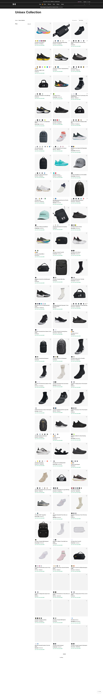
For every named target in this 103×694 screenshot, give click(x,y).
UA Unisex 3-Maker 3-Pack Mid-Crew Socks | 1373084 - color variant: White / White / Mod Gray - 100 (53, 539)
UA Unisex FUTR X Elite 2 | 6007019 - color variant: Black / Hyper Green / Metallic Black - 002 (73, 250)
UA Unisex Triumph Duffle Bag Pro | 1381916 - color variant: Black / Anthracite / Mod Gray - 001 (53, 618)
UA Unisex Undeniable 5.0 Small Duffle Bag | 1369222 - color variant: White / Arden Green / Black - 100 (83, 303)
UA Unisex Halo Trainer (57, 121)
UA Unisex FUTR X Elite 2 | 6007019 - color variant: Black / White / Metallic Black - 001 (72, 250)
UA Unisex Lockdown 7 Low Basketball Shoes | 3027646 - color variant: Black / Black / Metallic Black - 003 (42, 120)
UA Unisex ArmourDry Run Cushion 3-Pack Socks (43, 332)
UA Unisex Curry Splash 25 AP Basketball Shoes (79, 149)
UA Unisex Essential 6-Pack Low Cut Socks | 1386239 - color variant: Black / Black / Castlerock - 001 (37, 488)
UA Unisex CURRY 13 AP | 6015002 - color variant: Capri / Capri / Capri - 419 (47, 67)
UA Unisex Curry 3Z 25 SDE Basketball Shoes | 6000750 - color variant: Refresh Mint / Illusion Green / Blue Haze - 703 (45, 303)
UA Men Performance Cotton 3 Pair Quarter (43, 409)
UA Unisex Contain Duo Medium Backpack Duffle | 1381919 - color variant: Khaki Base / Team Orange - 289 (73, 566)
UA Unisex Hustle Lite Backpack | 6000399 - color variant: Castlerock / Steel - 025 (76, 198)
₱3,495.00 (55, 621)
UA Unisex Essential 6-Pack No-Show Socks (78, 43)
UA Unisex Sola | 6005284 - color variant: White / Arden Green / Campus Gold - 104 (43, 198)
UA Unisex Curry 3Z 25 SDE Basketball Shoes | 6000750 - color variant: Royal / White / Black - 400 (39, 303)
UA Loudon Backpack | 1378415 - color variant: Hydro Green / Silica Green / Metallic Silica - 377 (42, 146)
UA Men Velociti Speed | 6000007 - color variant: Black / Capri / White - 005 (77, 461)
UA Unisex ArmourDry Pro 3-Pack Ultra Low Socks (61, 594)
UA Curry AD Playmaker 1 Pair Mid (77, 279)
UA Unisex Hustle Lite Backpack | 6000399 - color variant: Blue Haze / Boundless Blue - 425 (81, 198)
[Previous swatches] (54, 41)
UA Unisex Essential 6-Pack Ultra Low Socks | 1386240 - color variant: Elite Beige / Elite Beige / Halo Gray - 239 (53, 513)
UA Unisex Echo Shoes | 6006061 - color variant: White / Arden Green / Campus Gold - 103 (44, 461)
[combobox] (80, 4)
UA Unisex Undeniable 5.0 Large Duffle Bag (61, 489)
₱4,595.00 (55, 359)
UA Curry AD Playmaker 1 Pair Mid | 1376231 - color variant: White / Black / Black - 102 (73, 277)
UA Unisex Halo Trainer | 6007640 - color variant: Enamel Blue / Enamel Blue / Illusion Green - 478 (59, 120)
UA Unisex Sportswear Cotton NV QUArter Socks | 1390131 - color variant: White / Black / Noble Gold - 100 (53, 566)
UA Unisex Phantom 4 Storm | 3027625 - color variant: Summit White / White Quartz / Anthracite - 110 (73, 225)
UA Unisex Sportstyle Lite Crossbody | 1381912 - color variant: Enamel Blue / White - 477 (58, 225)
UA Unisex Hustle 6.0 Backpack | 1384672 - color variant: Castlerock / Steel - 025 (44, 434)
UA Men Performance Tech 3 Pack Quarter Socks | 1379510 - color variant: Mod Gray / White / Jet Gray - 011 (73, 408)
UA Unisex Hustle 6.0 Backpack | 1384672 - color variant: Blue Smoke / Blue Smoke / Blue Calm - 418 (40, 434)
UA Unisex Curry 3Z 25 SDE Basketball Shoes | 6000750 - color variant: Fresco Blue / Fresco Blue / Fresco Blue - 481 (41, 303)
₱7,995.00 (37, 71)
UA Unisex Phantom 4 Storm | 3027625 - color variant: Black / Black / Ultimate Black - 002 (72, 225)
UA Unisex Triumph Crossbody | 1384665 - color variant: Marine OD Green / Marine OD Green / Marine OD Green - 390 (35, 618)
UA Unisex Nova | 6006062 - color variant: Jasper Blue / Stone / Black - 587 (81, 67)
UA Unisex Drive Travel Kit (76, 541)
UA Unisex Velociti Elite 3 (39, 253)
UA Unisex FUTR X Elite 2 (76, 252)
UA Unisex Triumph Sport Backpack (41, 358)
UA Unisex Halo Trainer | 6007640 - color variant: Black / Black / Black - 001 (53, 120)
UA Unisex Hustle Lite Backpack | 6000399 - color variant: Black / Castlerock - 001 (73, 198)
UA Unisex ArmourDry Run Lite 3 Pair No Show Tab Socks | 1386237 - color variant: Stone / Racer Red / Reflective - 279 (53, 198)
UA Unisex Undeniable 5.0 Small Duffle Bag (79, 305)
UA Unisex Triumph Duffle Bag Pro (59, 619)
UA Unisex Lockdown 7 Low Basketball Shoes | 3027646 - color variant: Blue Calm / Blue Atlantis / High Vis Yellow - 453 (44, 120)
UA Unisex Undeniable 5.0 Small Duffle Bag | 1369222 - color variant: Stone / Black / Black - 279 (86, 303)
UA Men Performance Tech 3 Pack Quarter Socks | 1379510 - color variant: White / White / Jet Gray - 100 (75, 408)
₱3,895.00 (37, 281)
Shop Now (61, 7)
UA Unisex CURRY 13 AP (39, 70)
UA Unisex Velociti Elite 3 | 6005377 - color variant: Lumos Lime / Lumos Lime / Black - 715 (37, 250)
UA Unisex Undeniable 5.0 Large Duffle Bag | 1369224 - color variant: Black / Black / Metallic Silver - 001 (57, 488)
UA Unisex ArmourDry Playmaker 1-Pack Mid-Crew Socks (60, 306)
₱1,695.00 (55, 228)
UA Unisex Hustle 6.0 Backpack (41, 435)
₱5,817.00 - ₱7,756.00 (39, 43)
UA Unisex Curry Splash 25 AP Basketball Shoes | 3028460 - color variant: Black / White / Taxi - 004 (73, 146)
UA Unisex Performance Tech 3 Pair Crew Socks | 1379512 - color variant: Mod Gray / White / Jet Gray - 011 (73, 513)
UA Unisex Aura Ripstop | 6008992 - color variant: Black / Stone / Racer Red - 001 (72, 488)
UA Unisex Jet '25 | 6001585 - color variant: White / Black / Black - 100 (57, 434)
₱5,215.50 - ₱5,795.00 (75, 569)
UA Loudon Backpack (39, 148)
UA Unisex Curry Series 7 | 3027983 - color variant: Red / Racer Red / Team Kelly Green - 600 (45, 40)
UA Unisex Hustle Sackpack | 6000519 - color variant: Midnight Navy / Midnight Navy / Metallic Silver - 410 (55, 643)
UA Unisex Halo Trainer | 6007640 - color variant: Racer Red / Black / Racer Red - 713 (57, 120)
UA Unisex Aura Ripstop (75, 489)
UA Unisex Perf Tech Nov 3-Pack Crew (42, 671)
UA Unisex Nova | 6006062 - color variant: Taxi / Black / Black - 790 (83, 67)
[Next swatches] (69, 41)
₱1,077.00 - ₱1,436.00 (75, 359)
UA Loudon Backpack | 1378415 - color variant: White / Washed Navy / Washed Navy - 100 (44, 146)
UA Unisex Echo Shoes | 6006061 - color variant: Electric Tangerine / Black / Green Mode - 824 (47, 461)
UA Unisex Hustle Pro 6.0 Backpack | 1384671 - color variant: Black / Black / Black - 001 (53, 356)
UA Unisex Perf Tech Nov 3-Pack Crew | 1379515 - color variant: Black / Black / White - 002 (37, 670)
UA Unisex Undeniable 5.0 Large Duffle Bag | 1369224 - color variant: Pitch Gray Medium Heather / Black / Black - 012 (53, 488)
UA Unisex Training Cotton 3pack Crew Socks (42, 594)
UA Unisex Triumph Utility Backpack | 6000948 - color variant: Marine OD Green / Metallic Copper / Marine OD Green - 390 (35, 539)
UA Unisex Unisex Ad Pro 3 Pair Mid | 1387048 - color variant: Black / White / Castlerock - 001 (72, 356)
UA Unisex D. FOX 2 (56, 673)
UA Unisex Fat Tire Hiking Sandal (59, 462)
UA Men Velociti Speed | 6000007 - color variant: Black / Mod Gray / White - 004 (75, 461)
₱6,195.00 (73, 334)
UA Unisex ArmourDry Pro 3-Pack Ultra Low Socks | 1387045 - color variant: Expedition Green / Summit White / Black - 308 (55, 592)
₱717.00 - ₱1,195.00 (56, 569)
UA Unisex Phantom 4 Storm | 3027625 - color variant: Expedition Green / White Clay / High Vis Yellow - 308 (75, 225)
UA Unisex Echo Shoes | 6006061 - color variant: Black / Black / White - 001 (40, 461)
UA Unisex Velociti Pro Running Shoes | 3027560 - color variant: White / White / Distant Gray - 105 (55, 329)
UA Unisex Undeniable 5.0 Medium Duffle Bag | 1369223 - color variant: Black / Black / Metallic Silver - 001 (73, 120)
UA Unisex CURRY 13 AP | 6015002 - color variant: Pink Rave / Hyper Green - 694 (44, 67)
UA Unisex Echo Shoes (39, 462)
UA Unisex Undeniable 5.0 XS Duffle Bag (42, 95)
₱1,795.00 (37, 333)
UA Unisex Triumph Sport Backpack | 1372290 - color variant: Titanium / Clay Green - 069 (37, 356)
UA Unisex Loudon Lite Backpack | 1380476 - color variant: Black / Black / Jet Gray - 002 (37, 173)
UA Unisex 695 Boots (75, 671)
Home (16, 20)
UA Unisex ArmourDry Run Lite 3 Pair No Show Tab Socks (60, 201)
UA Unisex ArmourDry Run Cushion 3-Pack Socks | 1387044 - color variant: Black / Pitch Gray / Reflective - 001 (35, 329)
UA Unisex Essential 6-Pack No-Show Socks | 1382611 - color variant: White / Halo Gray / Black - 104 (83, 40)
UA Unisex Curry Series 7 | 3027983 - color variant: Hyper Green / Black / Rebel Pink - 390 (37, 40)
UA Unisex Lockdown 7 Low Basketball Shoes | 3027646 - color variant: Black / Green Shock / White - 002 (40, 120)
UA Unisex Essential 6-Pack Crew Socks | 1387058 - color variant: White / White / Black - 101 (53, 382)
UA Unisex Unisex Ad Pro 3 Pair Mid (78, 358)
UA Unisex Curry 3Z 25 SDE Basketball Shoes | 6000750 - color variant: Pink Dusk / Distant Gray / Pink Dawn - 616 (43, 303)
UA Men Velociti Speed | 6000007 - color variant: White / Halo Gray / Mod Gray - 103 (73, 461)
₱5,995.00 (37, 359)
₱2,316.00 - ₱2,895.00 (75, 306)
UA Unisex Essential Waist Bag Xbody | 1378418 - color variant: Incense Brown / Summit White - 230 (63, 40)
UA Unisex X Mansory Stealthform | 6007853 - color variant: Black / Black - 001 (35, 225)
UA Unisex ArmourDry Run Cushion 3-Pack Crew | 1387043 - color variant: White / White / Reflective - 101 (37, 382)
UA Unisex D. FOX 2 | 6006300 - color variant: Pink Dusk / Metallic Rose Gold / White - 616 (53, 670)
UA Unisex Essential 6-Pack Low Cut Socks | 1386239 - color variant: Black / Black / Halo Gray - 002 (40, 488)
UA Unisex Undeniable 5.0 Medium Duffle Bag (79, 122)
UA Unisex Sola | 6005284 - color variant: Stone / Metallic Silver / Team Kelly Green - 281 (45, 198)
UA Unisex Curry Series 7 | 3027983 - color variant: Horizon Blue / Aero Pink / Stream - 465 (39, 40)
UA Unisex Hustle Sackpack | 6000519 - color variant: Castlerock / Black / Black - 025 (53, 643)
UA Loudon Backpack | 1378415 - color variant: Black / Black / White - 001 (37, 146)
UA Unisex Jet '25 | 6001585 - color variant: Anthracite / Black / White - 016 (53, 434)
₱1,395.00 (73, 44)
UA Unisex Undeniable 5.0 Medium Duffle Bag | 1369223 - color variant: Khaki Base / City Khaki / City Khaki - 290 (81, 120)
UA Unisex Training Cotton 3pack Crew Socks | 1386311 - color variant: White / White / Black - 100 (37, 592)
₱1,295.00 (55, 543)
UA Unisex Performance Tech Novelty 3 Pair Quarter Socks (79, 96)
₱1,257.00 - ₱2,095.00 (57, 43)
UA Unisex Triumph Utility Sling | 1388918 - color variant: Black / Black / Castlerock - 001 (53, 277)
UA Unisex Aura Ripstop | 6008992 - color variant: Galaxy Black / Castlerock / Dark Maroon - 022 (73, 488)
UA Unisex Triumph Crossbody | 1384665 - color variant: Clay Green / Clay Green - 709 (41, 618)
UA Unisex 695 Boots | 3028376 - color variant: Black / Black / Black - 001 (72, 670)
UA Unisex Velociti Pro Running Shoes (60, 331)
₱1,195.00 (73, 412)
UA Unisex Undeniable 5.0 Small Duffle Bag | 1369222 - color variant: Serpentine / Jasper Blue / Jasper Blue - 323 (78, 303)
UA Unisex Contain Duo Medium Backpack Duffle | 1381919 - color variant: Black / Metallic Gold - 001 (72, 566)
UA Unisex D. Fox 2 (56, 95)
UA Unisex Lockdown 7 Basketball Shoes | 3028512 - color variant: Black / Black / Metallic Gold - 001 (55, 67)
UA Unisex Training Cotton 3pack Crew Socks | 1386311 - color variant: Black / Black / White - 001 (35, 592)
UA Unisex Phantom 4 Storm (76, 226)
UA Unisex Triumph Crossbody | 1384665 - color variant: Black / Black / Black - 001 (37, 618)
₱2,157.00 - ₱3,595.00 (39, 437)
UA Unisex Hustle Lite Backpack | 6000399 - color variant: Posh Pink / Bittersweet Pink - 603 (83, 198)
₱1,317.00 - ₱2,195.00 (39, 149)
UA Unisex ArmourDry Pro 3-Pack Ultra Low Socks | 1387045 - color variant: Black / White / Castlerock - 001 (53, 592)
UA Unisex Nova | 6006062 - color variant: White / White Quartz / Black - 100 (76, 67)
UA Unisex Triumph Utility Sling (59, 279)
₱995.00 (54, 307)
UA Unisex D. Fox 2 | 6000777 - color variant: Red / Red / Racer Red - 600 (55, 173)
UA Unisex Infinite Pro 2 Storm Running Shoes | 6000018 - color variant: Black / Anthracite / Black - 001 (72, 434)
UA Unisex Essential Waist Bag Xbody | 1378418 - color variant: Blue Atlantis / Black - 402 (58, 40)
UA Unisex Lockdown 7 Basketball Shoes (60, 68)
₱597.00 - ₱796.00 (56, 411)
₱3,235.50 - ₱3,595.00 (75, 646)
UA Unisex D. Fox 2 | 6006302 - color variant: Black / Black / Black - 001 (72, 329)
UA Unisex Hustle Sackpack (58, 645)
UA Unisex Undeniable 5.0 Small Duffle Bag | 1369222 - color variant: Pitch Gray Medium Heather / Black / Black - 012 (81, 303)
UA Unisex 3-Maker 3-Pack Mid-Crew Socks (60, 542)
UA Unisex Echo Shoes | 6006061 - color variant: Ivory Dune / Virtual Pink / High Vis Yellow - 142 (37, 461)
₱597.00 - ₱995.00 (56, 149)
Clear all (29, 23)
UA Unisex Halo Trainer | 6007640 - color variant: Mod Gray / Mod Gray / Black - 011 (55, 120)
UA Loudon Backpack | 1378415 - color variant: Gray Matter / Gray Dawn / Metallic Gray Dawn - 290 (40, 146)
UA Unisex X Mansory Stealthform (41, 226)
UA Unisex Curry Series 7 (39, 42)
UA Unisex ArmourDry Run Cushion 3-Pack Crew (43, 384)
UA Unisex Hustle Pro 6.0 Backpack (60, 358)
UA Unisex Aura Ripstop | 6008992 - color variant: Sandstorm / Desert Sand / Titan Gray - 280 (81, 488)
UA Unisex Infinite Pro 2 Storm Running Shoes (78, 436)
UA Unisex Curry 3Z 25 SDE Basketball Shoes (42, 306)
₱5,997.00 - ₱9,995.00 (39, 464)
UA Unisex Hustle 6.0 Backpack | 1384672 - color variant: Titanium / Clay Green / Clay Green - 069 (47, 434)
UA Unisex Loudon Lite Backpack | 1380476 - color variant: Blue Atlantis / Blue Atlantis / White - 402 (44, 173)
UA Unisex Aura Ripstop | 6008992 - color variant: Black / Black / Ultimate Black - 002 (79, 488)
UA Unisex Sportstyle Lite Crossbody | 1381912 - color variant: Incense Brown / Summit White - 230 (55, 225)
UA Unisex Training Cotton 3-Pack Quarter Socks (79, 384)
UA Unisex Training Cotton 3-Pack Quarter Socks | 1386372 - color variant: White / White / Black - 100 (73, 382)
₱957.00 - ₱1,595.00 (39, 491)
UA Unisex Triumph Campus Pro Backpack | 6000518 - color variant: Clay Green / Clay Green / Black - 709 (73, 643)
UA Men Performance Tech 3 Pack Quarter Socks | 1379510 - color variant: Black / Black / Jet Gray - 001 (72, 408)
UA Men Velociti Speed (75, 464)
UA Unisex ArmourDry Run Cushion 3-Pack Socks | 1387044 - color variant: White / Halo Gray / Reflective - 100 (37, 329)
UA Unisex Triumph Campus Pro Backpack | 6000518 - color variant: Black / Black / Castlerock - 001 (72, 643)
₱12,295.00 (37, 255)
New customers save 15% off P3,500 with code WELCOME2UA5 (51, 1)
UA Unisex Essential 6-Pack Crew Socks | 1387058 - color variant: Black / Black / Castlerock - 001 (55, 382)
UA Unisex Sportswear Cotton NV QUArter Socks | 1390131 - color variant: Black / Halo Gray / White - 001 (57, 566)
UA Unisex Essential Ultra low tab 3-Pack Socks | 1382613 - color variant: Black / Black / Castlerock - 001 (35, 566)
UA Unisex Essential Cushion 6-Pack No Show (42, 646)
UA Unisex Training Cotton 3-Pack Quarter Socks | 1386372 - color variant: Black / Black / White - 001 (72, 382)
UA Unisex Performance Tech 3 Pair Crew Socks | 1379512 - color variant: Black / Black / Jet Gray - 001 (72, 513)
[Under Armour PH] (14, 4)
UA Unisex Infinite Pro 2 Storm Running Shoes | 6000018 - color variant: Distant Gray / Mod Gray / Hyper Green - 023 (73, 434)
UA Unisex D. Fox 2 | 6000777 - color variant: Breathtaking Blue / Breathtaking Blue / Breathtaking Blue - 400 (53, 173)
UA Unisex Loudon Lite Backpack (41, 174)
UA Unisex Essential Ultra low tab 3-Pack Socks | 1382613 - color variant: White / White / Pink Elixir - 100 (37, 566)
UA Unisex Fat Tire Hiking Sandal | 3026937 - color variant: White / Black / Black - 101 (53, 461)
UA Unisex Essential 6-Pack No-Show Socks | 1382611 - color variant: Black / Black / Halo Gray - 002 (76, 40)
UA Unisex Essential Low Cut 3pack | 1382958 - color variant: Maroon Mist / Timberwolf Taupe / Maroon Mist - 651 (58, 146)
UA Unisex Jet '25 (56, 437)
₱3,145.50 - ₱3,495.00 (57, 491)
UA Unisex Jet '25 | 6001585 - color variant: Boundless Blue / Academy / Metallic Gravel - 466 (55, 434)
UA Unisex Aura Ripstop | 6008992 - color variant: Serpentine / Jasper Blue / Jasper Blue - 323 (77, 488)
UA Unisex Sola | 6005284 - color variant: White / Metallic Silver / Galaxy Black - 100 (35, 198)
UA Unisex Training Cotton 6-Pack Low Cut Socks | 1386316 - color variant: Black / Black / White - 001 (72, 592)
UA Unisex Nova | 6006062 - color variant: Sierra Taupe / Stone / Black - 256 (78, 67)
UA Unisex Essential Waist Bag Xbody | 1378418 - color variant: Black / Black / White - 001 (55, 40)
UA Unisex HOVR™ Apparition (40, 514)
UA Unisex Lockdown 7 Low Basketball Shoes (42, 122)
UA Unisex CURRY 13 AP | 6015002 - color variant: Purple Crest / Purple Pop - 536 (42, 67)
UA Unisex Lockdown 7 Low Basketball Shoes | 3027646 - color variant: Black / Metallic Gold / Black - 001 (37, 120)
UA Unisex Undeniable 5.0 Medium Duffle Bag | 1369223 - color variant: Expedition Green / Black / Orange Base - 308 (78, 120)
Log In (89, 1)
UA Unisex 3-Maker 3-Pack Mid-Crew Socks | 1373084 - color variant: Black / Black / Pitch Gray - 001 (55, 539)
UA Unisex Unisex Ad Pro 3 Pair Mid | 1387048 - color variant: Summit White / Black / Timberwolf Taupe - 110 (73, 356)
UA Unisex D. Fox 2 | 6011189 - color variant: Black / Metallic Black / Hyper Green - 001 (53, 94)
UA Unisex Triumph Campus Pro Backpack (79, 645)
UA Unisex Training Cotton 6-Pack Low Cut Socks (79, 594)
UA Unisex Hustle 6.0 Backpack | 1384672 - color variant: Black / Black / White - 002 (37, 434)
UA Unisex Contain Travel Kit (58, 252)
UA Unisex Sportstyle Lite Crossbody (60, 226)
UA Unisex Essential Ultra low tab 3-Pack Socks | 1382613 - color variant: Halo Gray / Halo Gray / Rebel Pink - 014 (39, 566)
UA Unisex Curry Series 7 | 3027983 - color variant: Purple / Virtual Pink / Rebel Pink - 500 (41, 40)
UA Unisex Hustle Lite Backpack (77, 200)
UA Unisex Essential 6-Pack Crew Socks (60, 383)
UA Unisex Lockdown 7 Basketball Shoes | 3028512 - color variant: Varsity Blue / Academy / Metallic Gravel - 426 (58, 67)
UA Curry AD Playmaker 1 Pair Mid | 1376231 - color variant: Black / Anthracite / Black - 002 (72, 277)
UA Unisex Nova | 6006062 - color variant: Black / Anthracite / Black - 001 (73, 67)
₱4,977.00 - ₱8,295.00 (39, 201)
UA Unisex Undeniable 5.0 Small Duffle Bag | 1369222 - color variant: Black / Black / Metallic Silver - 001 (73, 303)
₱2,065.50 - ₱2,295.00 (75, 201)
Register (85, 1)
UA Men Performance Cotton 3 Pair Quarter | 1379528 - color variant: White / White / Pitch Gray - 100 (35, 408)
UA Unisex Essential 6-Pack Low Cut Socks (43, 489)
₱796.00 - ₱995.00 (38, 673)
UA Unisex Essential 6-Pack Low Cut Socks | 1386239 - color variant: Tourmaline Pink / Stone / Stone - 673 (47, 488)
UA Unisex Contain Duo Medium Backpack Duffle (79, 568)
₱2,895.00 (55, 280)
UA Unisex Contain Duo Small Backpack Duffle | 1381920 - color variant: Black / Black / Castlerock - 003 (35, 277)
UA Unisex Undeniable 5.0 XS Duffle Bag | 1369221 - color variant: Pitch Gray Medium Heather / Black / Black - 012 (40, 94)
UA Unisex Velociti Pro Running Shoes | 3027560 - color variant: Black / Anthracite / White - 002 (53, 329)
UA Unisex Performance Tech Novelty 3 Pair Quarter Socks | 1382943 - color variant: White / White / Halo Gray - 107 (73, 94)
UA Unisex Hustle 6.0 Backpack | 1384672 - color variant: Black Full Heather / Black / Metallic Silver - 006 (42, 434)
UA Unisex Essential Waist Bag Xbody (60, 42)
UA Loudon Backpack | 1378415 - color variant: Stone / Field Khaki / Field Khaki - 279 (47, 146)
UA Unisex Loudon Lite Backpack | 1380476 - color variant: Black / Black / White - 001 (42, 173)
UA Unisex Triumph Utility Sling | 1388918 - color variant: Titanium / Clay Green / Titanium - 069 (55, 277)
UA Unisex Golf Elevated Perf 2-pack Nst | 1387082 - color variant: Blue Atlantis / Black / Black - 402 (55, 408)
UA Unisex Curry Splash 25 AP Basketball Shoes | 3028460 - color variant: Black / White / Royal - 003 (72, 146)
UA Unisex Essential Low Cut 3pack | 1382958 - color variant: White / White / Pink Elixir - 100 (60, 146)
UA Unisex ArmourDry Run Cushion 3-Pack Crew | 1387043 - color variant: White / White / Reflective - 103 (39, 382)
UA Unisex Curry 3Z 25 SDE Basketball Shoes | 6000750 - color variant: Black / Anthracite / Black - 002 (35, 303)
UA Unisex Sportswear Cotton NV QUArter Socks (61, 568)
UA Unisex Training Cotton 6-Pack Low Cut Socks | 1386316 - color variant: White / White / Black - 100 (73, 592)
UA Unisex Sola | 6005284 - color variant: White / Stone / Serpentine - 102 (37, 198)
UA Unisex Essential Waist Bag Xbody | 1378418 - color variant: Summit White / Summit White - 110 (60, 40)
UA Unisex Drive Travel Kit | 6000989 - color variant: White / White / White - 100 (72, 539)
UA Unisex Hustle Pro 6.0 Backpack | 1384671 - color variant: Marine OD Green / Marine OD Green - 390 (57, 356)
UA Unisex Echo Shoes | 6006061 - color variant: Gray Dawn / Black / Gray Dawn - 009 (42, 461)
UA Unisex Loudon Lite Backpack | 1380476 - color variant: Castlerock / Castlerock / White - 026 (40, 173)
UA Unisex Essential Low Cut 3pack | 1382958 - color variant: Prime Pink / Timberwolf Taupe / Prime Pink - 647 (63, 146)
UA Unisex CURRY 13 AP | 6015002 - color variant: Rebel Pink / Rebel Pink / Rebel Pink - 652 (49, 67)
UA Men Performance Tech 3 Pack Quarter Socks (79, 410)
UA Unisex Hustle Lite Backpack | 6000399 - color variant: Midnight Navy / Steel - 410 (78, 198)
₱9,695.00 (73, 465)
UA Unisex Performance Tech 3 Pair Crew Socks (79, 515)
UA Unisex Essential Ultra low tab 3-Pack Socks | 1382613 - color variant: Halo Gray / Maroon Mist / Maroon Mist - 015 (41, 566)
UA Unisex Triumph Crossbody (40, 619)
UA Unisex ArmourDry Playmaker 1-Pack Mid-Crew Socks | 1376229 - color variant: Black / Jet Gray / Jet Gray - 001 (53, 303)
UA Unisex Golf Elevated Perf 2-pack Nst (60, 409)
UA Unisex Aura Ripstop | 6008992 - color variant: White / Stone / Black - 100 (75, 488)
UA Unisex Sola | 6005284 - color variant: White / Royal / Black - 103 (41, 198)
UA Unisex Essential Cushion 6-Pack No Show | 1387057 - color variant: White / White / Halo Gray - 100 (35, 643)
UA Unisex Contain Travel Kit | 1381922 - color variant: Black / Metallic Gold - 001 (53, 250)
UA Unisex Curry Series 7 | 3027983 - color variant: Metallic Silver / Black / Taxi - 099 (35, 40)
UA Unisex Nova (74, 68)
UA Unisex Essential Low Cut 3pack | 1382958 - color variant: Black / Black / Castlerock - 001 (55, 146)
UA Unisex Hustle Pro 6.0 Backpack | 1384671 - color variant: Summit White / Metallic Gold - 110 (55, 356)
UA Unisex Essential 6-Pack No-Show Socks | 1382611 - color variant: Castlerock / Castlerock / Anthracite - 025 (78, 40)
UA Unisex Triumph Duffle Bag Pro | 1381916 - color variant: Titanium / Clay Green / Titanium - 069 (55, 618)
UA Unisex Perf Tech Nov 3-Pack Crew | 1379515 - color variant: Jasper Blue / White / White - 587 (35, 670)
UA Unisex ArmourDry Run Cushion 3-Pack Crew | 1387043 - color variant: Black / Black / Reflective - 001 (35, 382)
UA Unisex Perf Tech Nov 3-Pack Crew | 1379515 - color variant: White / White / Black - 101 (39, 670)
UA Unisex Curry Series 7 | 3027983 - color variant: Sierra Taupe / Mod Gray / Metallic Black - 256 (43, 40)
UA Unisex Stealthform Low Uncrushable (78, 174)
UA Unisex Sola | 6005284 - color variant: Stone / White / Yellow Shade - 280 (39, 198)
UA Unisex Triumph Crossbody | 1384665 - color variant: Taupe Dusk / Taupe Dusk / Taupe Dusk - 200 (39, 618)
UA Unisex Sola (38, 200)
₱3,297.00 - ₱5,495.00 (39, 307)
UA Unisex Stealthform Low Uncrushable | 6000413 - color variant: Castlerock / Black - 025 (72, 173)
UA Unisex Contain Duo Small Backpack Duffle (42, 280)
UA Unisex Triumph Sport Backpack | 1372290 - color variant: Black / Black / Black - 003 (35, 356)
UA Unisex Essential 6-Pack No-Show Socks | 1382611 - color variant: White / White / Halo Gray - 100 (81, 40)
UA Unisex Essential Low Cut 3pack (59, 148)
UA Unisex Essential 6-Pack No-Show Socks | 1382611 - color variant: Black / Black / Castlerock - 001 (73, 40)
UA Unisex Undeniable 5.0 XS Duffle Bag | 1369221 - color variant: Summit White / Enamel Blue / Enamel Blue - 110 (42, 94)
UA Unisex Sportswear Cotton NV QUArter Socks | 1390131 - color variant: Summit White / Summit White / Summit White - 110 (55, 566)
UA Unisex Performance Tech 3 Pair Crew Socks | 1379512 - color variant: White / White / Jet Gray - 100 (75, 513)
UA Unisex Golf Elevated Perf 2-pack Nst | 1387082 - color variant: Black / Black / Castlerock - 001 (53, 408)
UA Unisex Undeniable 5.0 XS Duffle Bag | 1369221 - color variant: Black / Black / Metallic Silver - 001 (37, 94)
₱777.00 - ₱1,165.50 (38, 569)
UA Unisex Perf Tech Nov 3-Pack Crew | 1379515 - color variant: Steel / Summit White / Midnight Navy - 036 (41, 670)
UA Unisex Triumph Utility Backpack (42, 541)
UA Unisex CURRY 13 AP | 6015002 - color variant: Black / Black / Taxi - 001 (37, 67)
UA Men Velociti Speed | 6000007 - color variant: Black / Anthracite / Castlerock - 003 (72, 461)
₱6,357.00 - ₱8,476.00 (57, 332)
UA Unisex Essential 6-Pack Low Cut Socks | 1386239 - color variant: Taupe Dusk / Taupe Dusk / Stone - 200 (44, 488)
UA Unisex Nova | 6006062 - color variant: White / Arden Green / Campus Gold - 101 (86, 67)
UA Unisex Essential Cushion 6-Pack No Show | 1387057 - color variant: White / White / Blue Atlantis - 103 (37, 643)
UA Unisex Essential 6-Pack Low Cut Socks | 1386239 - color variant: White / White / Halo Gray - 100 (42, 488)
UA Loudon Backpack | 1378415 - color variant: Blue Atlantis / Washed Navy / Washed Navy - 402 (49, 146)
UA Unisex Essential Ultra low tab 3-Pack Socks (42, 568)
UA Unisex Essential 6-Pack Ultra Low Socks (60, 515)
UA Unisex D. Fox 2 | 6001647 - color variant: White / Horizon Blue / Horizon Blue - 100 (72, 618)
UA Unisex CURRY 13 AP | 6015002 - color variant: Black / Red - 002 (40, 67)
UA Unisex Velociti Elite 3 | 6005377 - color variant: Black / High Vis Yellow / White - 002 (35, 250)
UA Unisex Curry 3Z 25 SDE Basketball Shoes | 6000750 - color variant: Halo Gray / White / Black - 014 (37, 303)
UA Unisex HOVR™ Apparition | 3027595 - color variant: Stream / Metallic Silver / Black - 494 (37, 513)
